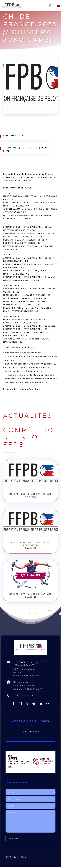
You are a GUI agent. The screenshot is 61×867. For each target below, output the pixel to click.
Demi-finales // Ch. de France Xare (30, 594)
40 (49, 614)
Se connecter (30, 732)
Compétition (29, 147)
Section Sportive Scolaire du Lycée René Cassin (30, 544)
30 (36, 614)
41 (55, 614)
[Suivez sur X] (27, 703)
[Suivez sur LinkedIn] (41, 703)
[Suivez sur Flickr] (47, 703)
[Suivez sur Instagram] (20, 703)
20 (29, 614)
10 (23, 614)
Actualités (10, 147)
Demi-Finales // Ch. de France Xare (30, 494)
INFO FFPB (20, 440)
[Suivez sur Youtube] (34, 703)
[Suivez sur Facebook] (13, 703)
